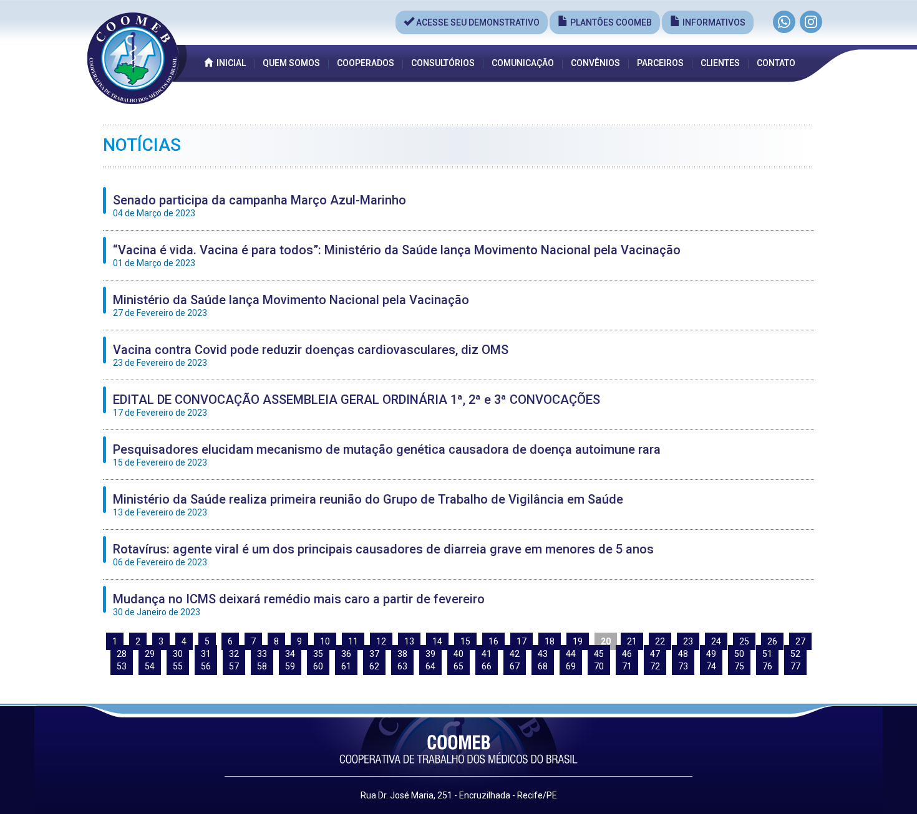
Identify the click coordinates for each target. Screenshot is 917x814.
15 (465, 641)
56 (206, 666)
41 (487, 654)
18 (550, 641)
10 (325, 641)
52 (795, 654)
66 (487, 666)
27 (800, 641)
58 (262, 666)
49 (711, 654)
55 (178, 666)
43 (543, 654)
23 (688, 641)
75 (739, 666)
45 (599, 654)
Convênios (595, 63)
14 (437, 641)
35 (318, 654)
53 (122, 666)
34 (290, 654)
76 (767, 666)
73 (683, 666)
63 (402, 666)
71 (627, 666)
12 (381, 641)
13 (409, 641)
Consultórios (443, 63)
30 (178, 654)
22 (660, 641)
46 (627, 654)
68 (543, 666)
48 (683, 654)
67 (515, 666)
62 (374, 666)
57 (234, 666)
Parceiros (660, 63)
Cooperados (365, 63)
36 (346, 654)
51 (767, 654)
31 (206, 654)
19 (578, 641)
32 (234, 654)
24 (716, 641)
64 (430, 666)
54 (150, 666)
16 (493, 641)
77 (795, 666)
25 (744, 641)
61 (346, 666)
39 (430, 654)
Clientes (720, 63)
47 (655, 654)
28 (122, 654)
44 (571, 654)
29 (150, 654)
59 (290, 666)
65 (458, 666)
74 (711, 666)
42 (515, 654)
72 (655, 666)
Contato (776, 63)
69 (571, 666)
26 (772, 641)
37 (374, 654)
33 (262, 654)
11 (353, 641)
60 (318, 666)
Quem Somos (291, 63)
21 (632, 641)
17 (521, 641)
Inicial (229, 63)
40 (458, 654)
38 (402, 654)
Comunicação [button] (523, 63)
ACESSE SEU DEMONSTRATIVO (477, 22)
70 (599, 666)
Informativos (713, 22)
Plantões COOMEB (610, 22)
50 (739, 654)
